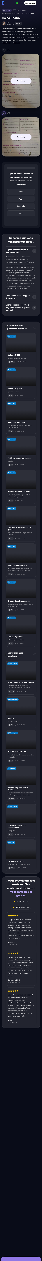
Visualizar (21, 81)
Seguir (18, 23)
